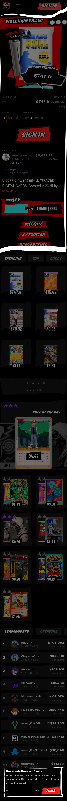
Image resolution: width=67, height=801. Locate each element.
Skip (37, 790)
